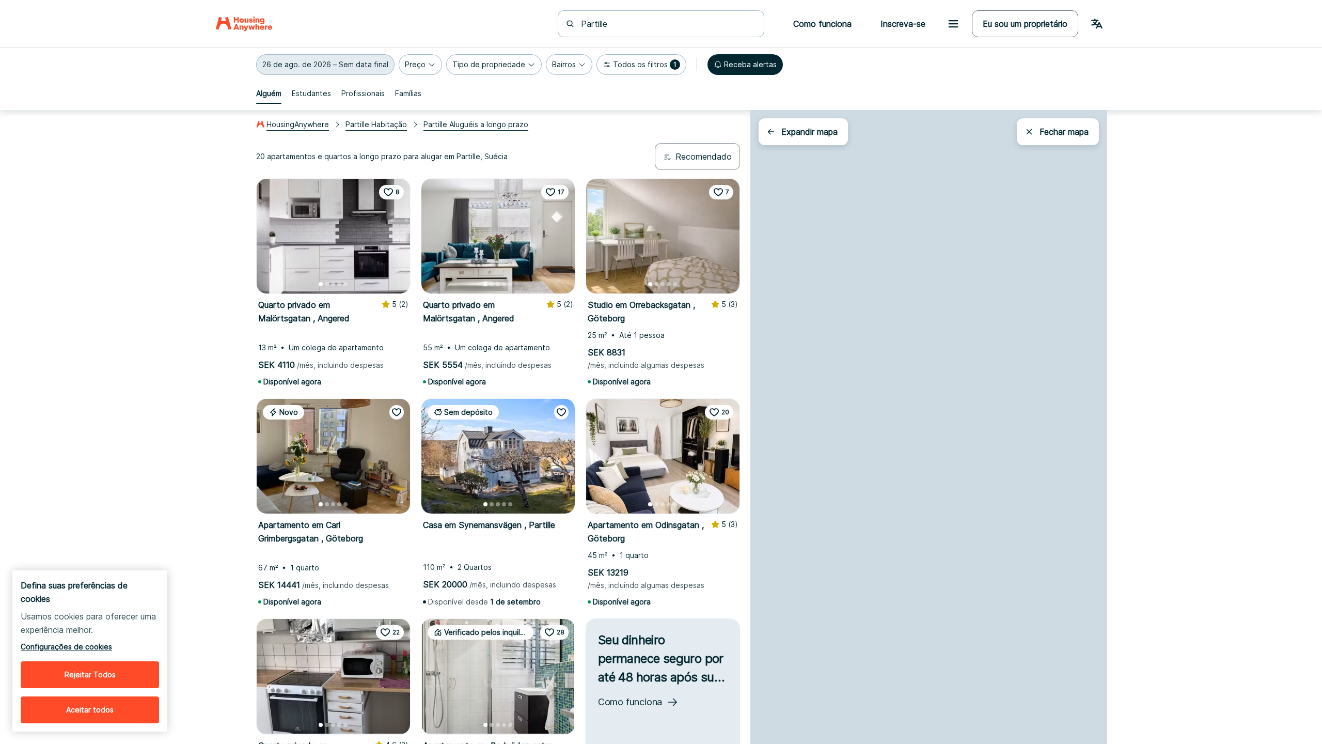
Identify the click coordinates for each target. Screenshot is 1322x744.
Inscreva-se (902, 24)
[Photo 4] (339, 284)
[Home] (244, 24)
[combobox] (667, 23)
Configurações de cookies (66, 646)
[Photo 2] (327, 284)
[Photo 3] (333, 284)
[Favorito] (396, 412)
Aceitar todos (90, 709)
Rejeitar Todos (90, 674)
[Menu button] (953, 23)
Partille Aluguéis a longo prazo (475, 124)
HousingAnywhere (297, 124)
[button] (325, 64)
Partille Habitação (376, 124)
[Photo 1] (321, 284)
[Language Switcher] (1097, 23)
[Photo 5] (345, 284)
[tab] (268, 93)
